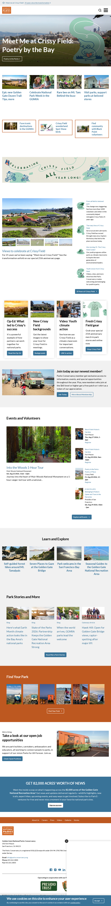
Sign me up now (55, 805)
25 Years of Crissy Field (86, 291)
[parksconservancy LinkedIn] (64, 869)
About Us (35, 820)
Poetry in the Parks (11, 59)
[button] (5, 218)
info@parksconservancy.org (17, 857)
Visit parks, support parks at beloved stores (95, 96)
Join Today (62, 394)
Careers (45, 820)
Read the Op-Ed (14, 353)
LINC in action (66, 353)
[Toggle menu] (106, 10)
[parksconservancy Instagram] (55, 869)
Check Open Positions (12, 759)
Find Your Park (54, 711)
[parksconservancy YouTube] (59, 869)
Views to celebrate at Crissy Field (23, 251)
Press (52, 820)
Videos (59, 820)
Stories (76, 820)
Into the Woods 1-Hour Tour (25, 467)
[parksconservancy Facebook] (51, 869)
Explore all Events (80, 517)
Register (88, 442)
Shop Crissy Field (94, 349)
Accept (97, 901)
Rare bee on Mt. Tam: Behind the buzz (69, 94)
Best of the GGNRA (38, 3)
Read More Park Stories (55, 655)
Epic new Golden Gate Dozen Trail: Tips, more (12, 96)
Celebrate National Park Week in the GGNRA (40, 96)
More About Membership (82, 394)
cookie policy (75, 903)
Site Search (100, 10)
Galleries (68, 820)
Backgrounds (40, 353)
